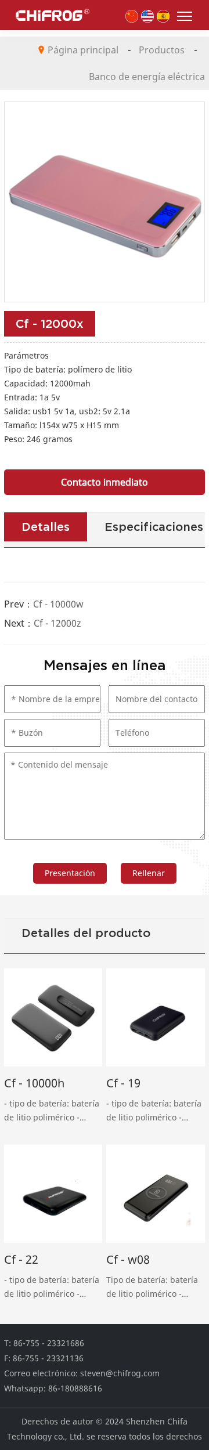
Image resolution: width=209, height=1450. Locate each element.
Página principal (83, 50)
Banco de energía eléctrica (147, 76)
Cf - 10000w (58, 604)
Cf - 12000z (57, 623)
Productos (162, 50)
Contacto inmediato (104, 482)
